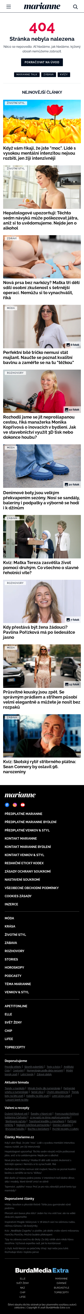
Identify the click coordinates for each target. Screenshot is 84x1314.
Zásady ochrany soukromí (28, 871)
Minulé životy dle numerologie (44, 1088)
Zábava (49, 74)
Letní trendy (27, 1074)
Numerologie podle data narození (45, 1070)
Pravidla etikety (13, 1066)
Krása (10, 926)
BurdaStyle (61, 1287)
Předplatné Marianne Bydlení (30, 822)
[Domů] (42, 6)
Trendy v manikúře (15, 1088)
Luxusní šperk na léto (16, 1099)
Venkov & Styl (17, 992)
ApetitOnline (16, 1006)
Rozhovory (14, 951)
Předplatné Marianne (23, 814)
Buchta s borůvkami (38, 1129)
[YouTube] (22, 805)
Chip (8, 1031)
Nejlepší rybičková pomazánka (33, 1125)
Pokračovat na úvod (42, 62)
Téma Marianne (18, 984)
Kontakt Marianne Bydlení (28, 847)
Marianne (61, 1278)
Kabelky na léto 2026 (37, 1096)
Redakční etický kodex (24, 863)
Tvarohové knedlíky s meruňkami (46, 1121)
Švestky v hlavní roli (41, 1113)
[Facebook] (7, 805)
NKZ (22, 1287)
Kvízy (64, 74)
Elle (8, 1014)
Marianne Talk (26, 74)
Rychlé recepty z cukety (65, 1129)
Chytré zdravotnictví (57, 1092)
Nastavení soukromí (22, 879)
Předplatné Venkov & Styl (27, 830)
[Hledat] (75, 6)
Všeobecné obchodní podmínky (32, 888)
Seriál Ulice (37, 1092)
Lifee (9, 1039)
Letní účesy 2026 (61, 1096)
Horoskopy (14, 967)
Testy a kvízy (54, 1066)
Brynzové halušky (15, 1129)
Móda (9, 918)
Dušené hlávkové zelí (16, 1113)
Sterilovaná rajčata (15, 1121)
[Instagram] (15, 805)
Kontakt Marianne (21, 838)
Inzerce (11, 904)
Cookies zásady (18, 896)
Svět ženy (13, 1022)
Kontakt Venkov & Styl (24, 855)
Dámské (61, 1283)
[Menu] (9, 6)
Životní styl (15, 935)
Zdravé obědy (44, 1074)
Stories (11, 959)
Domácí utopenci (62, 1125)
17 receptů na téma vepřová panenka (50, 1117)
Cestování (18, 1070)
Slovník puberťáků (34, 1066)
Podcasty (13, 976)
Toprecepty (15, 1047)
